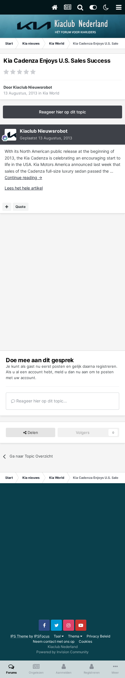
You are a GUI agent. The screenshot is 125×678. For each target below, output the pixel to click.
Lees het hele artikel (24, 187)
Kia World (51, 93)
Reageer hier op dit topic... (41, 400)
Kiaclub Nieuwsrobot (32, 87)
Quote (20, 206)
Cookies (85, 641)
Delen (32, 432)
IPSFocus (41, 636)
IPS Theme (19, 636)
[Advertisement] (62, 282)
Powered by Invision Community (62, 652)
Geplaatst (46, 138)
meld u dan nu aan (71, 371)
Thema (74, 636)
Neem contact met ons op (53, 641)
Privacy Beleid (98, 636)
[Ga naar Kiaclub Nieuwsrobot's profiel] (10, 135)
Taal (58, 636)
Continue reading (23, 177)
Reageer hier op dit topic (62, 111)
